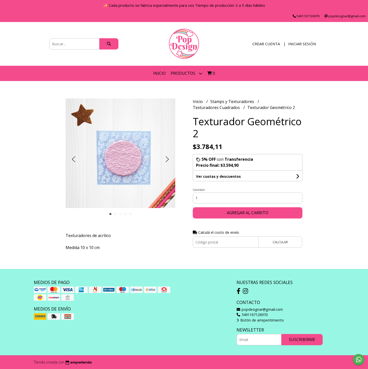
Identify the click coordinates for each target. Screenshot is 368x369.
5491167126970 (254, 314)
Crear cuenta (266, 43)
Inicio (159, 73)
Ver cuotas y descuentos (218, 176)
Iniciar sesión (302, 43)
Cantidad (199, 190)
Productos (183, 73)
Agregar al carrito (247, 213)
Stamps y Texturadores (232, 101)
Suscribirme (302, 339)
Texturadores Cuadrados (217, 107)
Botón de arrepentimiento (261, 320)
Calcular (280, 242)
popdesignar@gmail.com (262, 309)
